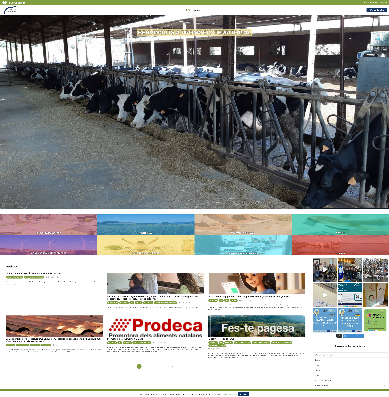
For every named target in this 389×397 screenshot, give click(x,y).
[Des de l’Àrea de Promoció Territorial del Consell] (350, 295)
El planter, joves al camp (221, 339)
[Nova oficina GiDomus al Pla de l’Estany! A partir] (375, 295)
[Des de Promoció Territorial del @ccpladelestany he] (350, 270)
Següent (172, 366)
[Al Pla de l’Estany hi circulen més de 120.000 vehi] (350, 320)
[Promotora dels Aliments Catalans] (155, 328)
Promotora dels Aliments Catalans (125, 339)
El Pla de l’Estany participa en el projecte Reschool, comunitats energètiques (249, 296)
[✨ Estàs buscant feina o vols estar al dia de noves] (375, 320)
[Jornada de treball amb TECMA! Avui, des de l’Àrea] (325, 295)
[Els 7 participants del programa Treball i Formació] (325, 270)
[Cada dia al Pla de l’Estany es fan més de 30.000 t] (325, 320)
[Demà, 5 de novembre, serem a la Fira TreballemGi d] (375, 270)
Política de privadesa (230, 394)
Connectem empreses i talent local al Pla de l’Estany (33, 273)
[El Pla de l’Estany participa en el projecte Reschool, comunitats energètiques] (257, 285)
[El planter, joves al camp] (257, 328)
